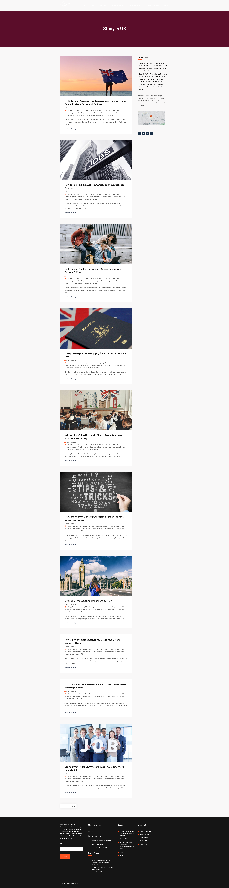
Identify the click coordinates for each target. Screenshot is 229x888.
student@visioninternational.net (102, 840)
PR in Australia (95, 113)
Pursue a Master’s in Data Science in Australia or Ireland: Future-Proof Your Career (152, 87)
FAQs (121, 852)
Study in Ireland (144, 837)
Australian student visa (74, 110)
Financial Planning (95, 110)
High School (106, 110)
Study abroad (69, 115)
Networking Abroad (82, 113)
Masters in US (119, 526)
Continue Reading (70, 129)
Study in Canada (145, 834)
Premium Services (134, 5)
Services (103, 5)
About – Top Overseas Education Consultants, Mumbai (127, 833)
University (109, 115)
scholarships (117, 113)
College (85, 110)
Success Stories (152, 5)
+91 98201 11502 (97, 836)
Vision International (72, 883)
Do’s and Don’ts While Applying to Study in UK (88, 600)
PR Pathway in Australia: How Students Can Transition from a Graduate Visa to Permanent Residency (95, 102)
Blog (121, 855)
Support (167, 5)
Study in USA (144, 844)
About (93, 5)
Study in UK (101, 115)
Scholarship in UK (106, 113)
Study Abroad (117, 5)
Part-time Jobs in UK (85, 528)
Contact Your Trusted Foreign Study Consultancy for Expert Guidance (127, 845)
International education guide (104, 526)
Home (84, 5)
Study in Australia (91, 115)
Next (73, 806)
